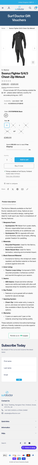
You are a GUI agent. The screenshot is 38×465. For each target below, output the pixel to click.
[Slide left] (3, 48)
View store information (13, 176)
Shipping (3, 87)
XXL (7, 131)
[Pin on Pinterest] (17, 189)
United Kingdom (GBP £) (26, 2)
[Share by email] (22, 189)
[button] (2, 8)
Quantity (6, 155)
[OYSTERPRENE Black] (6, 115)
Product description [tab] (9, 202)
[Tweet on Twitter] (13, 189)
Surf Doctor (16, 462)
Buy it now (19, 166)
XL (26, 125)
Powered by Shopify (24, 462)
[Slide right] (34, 48)
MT (14, 131)
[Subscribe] (19, 380)
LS (21, 131)
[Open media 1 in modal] (19, 48)
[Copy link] (27, 189)
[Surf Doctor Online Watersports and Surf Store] (7, 396)
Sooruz (5, 70)
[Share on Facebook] (8, 189)
